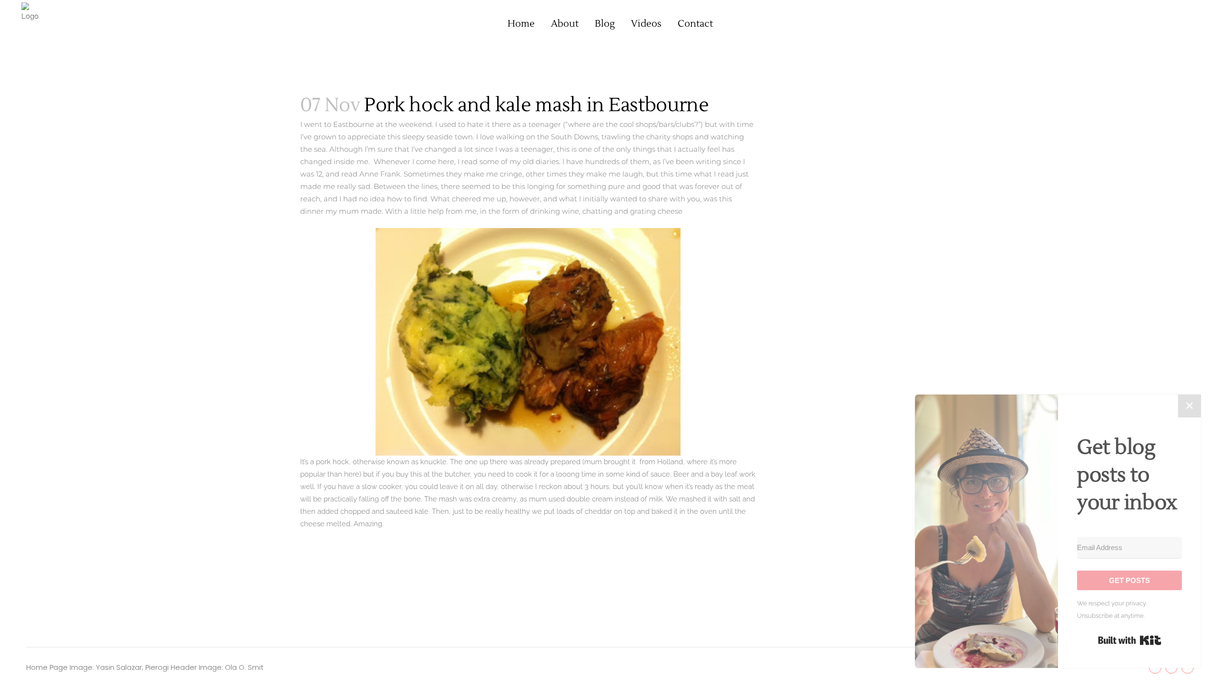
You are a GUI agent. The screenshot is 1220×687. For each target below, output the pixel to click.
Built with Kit (1129, 640)
